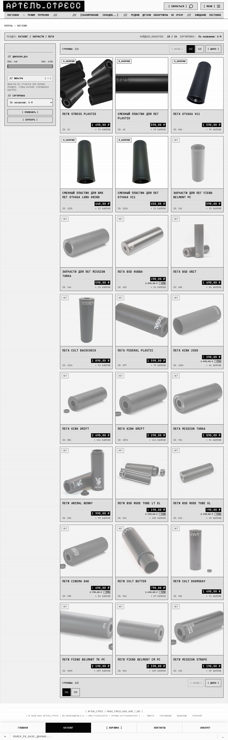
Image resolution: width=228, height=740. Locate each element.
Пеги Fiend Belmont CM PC (139, 659)
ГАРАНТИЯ (197, 716)
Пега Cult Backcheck (79, 350)
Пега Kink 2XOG (185, 350)
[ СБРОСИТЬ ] (30, 119)
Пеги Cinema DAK (75, 581)
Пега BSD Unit (184, 272)
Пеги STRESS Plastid (79, 114)
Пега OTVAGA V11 (186, 114)
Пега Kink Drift (75, 429)
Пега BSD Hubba (130, 272)
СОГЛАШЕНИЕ (166, 716)
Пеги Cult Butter (132, 581)
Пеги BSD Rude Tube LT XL (139, 503)
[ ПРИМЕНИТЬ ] (30, 112)
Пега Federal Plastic (135, 350)
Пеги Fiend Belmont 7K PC (83, 659)
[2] (200, 49)
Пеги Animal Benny (77, 503)
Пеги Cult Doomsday (189, 581)
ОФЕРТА (150, 716)
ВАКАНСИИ (182, 716)
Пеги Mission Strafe (190, 659)
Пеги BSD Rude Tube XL (192, 503)
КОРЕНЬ (8, 25)
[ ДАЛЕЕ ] (213, 49)
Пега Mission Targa (189, 429)
